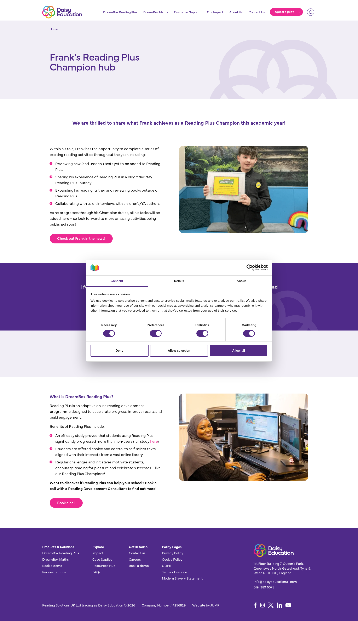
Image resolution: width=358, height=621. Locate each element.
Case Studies (102, 559)
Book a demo (52, 565)
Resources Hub (104, 565)
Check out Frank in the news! (81, 238)
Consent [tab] (117, 281)
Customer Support (187, 12)
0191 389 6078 (264, 587)
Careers (135, 559)
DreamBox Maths (155, 12)
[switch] (156, 333)
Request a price (54, 572)
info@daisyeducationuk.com (275, 581)
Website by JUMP (205, 605)
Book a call (66, 502)
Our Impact (215, 12)
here (154, 441)
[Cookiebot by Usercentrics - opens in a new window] (249, 267)
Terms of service (174, 572)
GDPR (166, 565)
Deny (119, 350)
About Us (236, 12)
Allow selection (179, 350)
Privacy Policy (172, 553)
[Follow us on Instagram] (262, 605)
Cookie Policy (172, 559)
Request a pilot (283, 11)
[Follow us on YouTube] (288, 605)
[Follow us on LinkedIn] (279, 605)
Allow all (238, 350)
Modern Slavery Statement (182, 578)
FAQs (96, 572)
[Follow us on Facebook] (255, 605)
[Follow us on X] (271, 605)
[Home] (62, 12)
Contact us (137, 553)
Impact (97, 553)
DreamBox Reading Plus (120, 12)
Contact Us (257, 12)
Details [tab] (179, 281)
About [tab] (241, 281)
